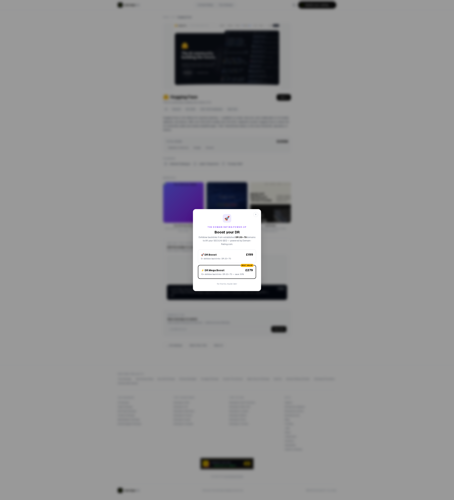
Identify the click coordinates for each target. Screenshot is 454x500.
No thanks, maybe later (227, 284)
